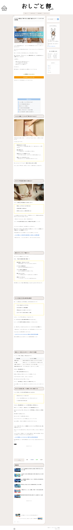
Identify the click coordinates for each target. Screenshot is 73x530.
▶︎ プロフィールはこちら (51, 46)
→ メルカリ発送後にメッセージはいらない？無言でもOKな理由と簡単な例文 (26, 437)
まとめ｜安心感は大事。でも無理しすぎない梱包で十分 (26, 111)
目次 (28, 99)
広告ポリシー (49, 527)
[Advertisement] (29, 23)
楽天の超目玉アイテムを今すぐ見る (28, 77)
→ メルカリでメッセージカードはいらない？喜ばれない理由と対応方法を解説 (26, 334)
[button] (41, 459)
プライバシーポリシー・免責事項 (56, 527)
